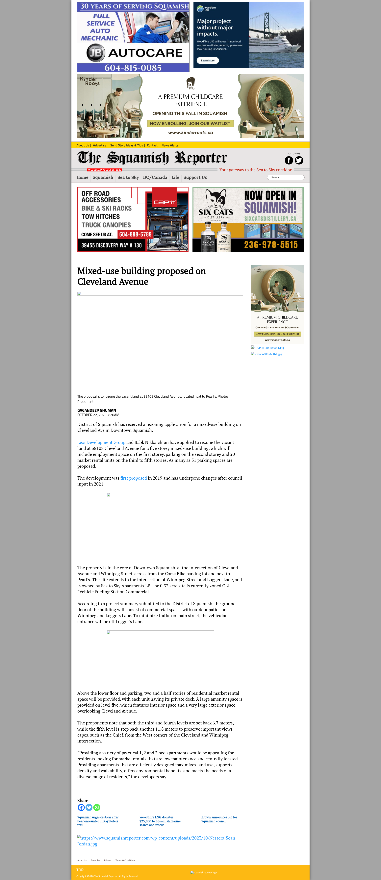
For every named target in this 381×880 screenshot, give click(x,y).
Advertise (95, 860)
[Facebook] (81, 807)
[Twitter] (89, 807)
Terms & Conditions (125, 860)
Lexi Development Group (101, 442)
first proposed (133, 478)
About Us (82, 860)
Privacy (108, 860)
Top (80, 870)
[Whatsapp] (96, 807)
